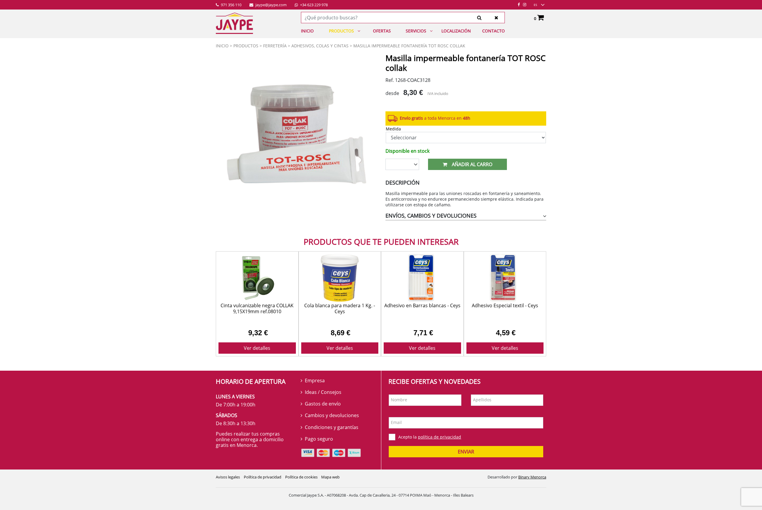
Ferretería (275, 46)
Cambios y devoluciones (332, 415)
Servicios (416, 31)
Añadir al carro (472, 164)
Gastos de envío (323, 403)
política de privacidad (439, 437)
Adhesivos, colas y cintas (320, 46)
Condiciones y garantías (331, 427)
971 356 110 (230, 5)
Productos (341, 31)
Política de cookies (301, 477)
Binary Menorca (532, 477)
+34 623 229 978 (313, 5)
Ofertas (382, 31)
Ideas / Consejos (323, 392)
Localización (456, 31)
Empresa (315, 380)
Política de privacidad (262, 477)
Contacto (493, 31)
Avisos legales (228, 477)
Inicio (307, 31)
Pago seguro (319, 439)
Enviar (466, 451)
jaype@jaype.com (270, 5)
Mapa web (330, 477)
